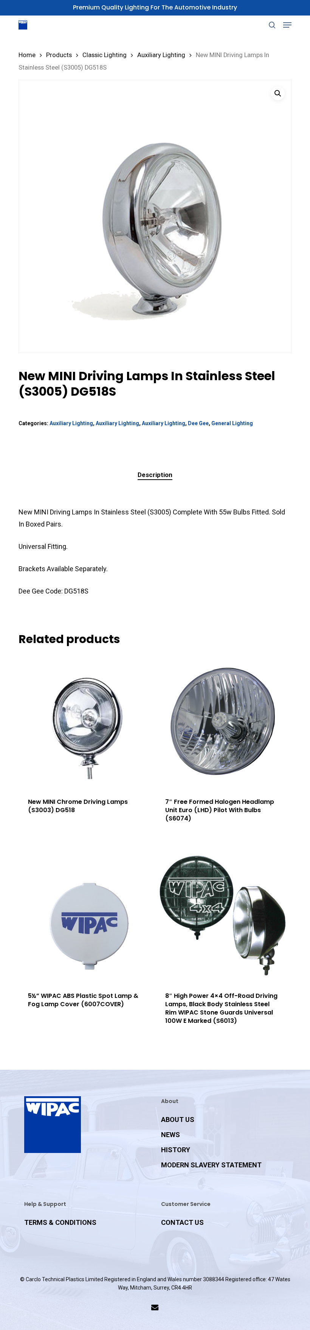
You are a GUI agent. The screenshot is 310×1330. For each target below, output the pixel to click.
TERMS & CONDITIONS (60, 1222)
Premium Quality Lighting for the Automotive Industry (155, 7)
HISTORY (175, 1150)
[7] (223, 721)
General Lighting (232, 423)
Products (59, 55)
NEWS (170, 1135)
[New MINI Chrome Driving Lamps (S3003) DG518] (85, 721)
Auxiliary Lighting (161, 55)
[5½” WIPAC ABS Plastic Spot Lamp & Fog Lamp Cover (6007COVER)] (85, 915)
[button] (287, 25)
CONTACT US (182, 1222)
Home (27, 55)
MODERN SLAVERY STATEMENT (211, 1165)
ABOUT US (177, 1119)
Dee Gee (198, 423)
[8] (223, 915)
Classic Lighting (104, 55)
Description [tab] (155, 475)
